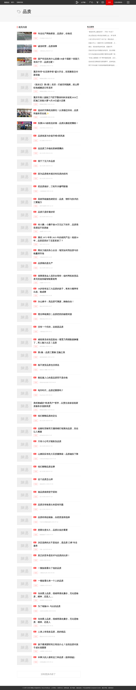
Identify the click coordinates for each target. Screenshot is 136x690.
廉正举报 (104, 688)
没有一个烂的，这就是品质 (50, 327)
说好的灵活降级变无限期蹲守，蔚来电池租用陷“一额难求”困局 (104, 61)
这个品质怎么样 (45, 479)
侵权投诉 (110, 688)
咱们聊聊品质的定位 (47, 416)
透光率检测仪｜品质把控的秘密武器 (55, 314)
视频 (35, 38)
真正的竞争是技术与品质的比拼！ (54, 555)
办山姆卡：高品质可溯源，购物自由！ (56, 301)
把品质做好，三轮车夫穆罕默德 (53, 186)
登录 (109, 2)
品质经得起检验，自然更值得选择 (54, 517)
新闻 (35, 78)
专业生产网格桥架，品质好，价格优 (55, 33)
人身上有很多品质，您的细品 (52, 632)
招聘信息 (66, 688)
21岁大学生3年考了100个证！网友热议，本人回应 (104, 39)
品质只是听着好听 (46, 212)
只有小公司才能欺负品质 (49, 441)
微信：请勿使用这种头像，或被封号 (100, 47)
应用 (12, 2)
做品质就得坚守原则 (47, 492)
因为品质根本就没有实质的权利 (53, 174)
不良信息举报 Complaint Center (92, 688)
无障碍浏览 (20, 2)
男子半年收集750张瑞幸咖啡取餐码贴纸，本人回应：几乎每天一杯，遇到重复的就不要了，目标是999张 (104, 65)
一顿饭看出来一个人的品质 (50, 581)
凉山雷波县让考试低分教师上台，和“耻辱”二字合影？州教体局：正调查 (104, 35)
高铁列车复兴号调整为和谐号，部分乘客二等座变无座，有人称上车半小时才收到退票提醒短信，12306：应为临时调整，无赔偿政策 (104, 50)
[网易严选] (91, 2)
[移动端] (77, 2)
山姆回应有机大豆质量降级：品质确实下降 (58, 454)
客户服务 (72, 688)
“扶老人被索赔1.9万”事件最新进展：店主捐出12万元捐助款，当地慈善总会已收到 (104, 58)
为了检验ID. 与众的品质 (49, 606)
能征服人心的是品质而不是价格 (53, 377)
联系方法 (60, 688)
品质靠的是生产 (45, 263)
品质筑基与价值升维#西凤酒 (51, 136)
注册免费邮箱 (118, 2)
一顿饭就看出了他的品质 (49, 568)
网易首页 (6, 2)
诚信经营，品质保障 (47, 46)
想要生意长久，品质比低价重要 (53, 530)
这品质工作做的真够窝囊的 (50, 148)
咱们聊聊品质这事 (46, 466)
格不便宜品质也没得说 (48, 365)
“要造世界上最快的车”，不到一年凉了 (101, 32)
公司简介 (53, 688)
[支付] (98, 2)
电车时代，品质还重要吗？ (50, 390)
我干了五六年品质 (46, 161)
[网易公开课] (84, 2)
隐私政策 (78, 688)
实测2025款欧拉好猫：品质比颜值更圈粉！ (58, 123)
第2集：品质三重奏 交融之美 (51, 352)
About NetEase (45, 688)
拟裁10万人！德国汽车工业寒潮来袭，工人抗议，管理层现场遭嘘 (104, 43)
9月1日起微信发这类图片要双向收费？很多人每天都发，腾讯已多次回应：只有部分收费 (104, 54)
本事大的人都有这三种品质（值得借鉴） (57, 657)
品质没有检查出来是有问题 (50, 504)
